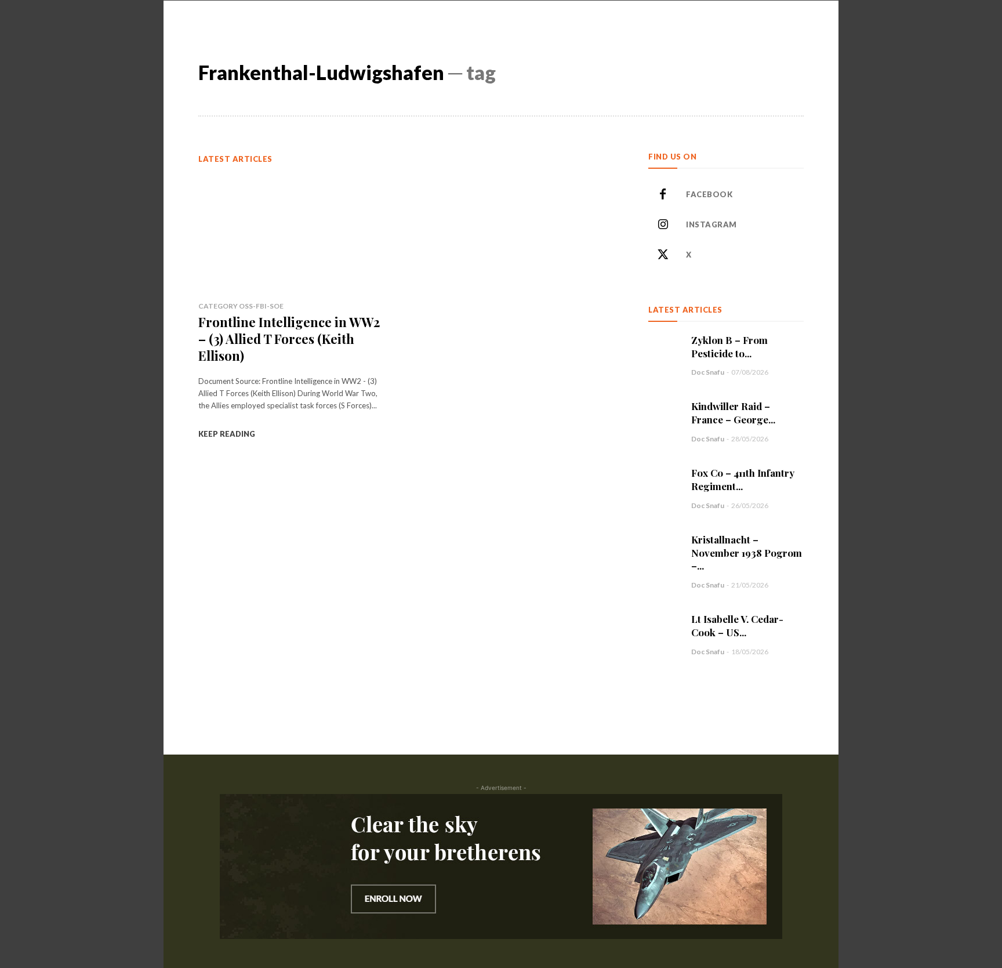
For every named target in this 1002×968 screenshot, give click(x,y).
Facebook (709, 194)
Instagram (711, 224)
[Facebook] (662, 194)
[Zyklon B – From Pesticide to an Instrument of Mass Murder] (664, 349)
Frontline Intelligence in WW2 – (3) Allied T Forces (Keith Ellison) (289, 338)
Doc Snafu (707, 372)
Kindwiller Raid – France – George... (733, 413)
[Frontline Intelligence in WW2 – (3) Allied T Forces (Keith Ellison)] (291, 233)
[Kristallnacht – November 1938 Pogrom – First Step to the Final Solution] (664, 548)
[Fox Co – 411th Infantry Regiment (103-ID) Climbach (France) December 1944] (664, 482)
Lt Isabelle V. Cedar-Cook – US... (737, 625)
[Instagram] (662, 225)
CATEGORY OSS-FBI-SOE (241, 306)
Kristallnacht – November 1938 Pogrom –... (746, 552)
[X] (662, 255)
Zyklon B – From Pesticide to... (729, 346)
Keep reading (226, 433)
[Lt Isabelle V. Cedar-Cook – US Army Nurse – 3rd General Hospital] (664, 628)
